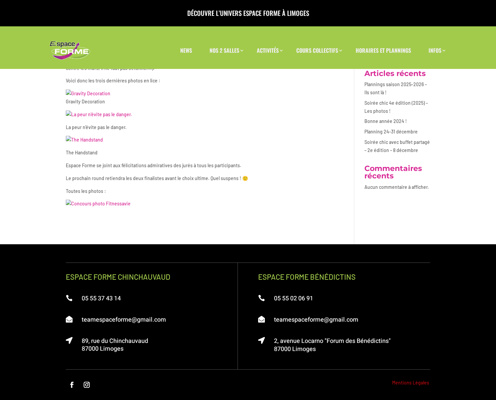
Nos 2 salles (224, 50)
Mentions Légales (410, 382)
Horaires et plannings (383, 50)
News (186, 50)
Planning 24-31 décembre (391, 131)
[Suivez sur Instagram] (87, 385)
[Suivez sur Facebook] (72, 385)
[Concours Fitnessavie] (98, 203)
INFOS (435, 50)
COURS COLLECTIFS (317, 50)
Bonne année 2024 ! (385, 121)
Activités (268, 50)
